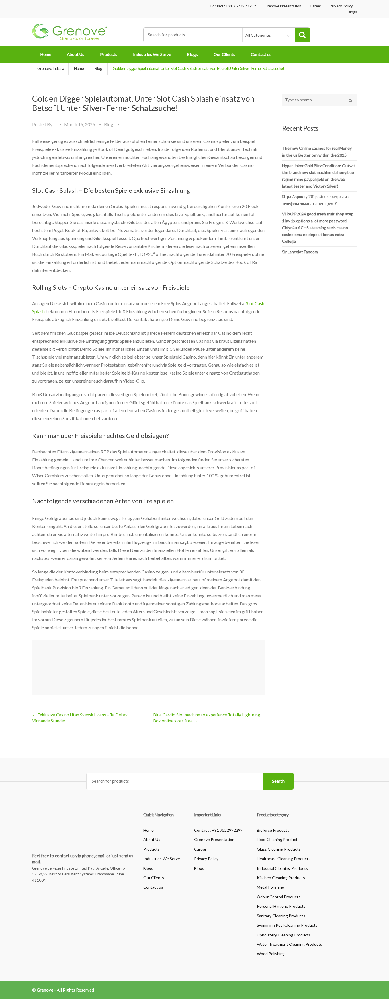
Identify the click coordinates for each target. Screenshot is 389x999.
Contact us (261, 54)
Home (45, 54)
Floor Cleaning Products (278, 839)
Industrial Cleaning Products (282, 868)
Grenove (45, 989)
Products (108, 54)
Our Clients (224, 54)
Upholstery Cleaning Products (284, 934)
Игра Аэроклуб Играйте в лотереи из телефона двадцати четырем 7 (315, 200)
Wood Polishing (271, 953)
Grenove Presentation (283, 6)
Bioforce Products (273, 830)
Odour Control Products (278, 896)
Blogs (352, 12)
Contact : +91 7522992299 (233, 6)
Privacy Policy (341, 6)
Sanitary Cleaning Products (281, 915)
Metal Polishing (270, 887)
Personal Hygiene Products (281, 906)
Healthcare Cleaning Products (283, 858)
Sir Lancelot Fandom (300, 251)
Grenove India (49, 68)
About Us (75, 54)
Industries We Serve (152, 54)
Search (278, 781)
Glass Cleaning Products (279, 849)
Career (315, 6)
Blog (98, 68)
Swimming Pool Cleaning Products (287, 925)
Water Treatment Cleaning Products (289, 944)
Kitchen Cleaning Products (281, 877)
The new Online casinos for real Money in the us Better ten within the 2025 (317, 151)
